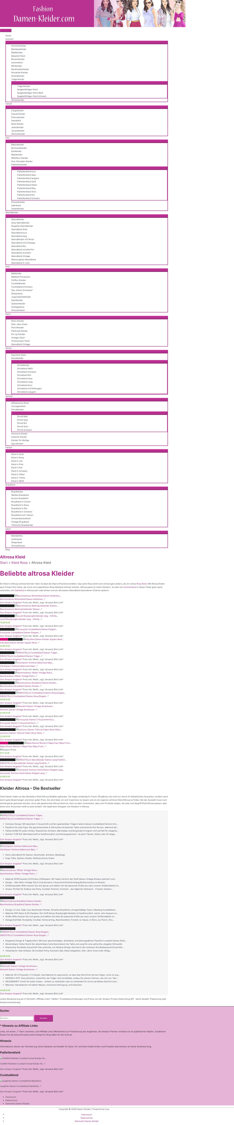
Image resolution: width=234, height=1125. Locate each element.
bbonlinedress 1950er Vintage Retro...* (18, 676)
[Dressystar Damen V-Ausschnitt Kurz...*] (35, 719)
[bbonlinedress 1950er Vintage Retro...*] (34, 672)
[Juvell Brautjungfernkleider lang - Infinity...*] (36, 616)
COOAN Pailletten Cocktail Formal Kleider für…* (22, 1063)
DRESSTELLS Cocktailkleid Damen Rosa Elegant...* (24, 696)
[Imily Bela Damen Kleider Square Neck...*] (43, 639)
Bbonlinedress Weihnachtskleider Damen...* (21, 609)
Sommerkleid (129, 587)
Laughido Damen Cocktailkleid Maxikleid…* (20, 1086)
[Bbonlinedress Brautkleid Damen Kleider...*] (36, 683)
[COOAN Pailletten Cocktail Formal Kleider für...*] (23, 1058)
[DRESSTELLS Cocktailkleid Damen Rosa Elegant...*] (41, 693)
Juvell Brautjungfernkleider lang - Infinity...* (21, 619)
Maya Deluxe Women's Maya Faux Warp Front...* (23, 746)
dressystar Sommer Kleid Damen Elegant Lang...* (23, 773)
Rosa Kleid (142, 583)
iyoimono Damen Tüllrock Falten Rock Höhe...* (22, 733)
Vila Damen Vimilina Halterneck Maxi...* (19, 666)
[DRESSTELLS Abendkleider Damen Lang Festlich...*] (41, 759)
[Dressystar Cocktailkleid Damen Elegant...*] (36, 629)
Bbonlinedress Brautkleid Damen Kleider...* (21, 686)
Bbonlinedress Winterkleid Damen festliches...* (22, 599)
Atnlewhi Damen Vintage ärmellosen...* (18, 709)
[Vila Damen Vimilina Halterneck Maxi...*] (34, 662)
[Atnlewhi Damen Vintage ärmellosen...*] (35, 706)
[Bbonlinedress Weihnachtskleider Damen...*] (36, 605)
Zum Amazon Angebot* (11, 602)
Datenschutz (11, 1100)
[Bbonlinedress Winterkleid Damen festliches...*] (38, 595)
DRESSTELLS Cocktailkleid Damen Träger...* (21, 656)
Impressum (10, 1097)
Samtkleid (19, 590)
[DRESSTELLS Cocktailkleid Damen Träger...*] (37, 652)
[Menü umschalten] (86, 42)
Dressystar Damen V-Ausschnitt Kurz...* (19, 723)
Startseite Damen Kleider (17, 1103)
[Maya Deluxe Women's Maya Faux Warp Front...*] (47, 743)
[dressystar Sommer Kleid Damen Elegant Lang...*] (40, 769)
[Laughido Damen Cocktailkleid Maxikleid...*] (21, 1081)
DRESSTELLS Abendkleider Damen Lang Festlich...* (24, 763)
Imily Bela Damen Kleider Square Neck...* (20, 642)
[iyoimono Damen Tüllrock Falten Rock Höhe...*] (39, 729)
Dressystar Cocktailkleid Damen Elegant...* (20, 632)
